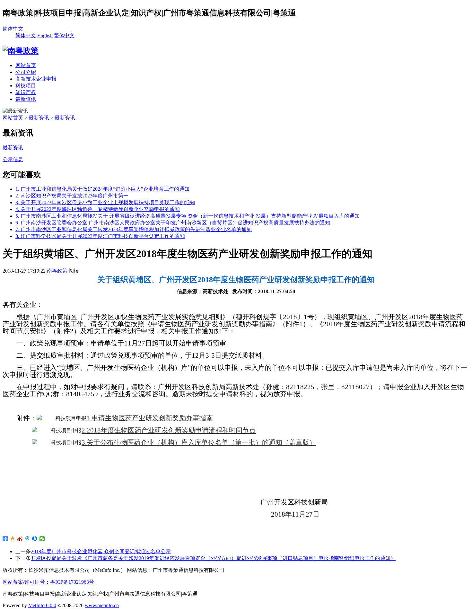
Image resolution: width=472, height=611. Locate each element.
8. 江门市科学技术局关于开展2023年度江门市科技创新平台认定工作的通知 (100, 236)
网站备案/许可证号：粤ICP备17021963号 (48, 582)
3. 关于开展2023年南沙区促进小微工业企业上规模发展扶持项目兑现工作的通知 (105, 202)
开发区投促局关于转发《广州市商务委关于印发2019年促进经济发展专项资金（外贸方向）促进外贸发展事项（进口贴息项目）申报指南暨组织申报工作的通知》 (213, 558)
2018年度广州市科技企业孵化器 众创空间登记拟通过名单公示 (101, 551)
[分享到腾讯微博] (27, 538)
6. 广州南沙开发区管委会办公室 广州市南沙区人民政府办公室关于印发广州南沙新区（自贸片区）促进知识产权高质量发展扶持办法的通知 (172, 222)
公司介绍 (25, 72)
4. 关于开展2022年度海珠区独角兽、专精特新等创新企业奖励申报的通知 (97, 209)
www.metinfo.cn (102, 605)
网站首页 (25, 65)
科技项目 (25, 85)
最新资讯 (25, 99)
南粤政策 (57, 271)
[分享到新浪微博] (20, 538)
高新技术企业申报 (36, 79)
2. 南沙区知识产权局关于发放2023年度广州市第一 (71, 195)
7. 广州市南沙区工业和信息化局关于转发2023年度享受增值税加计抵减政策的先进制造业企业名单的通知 (133, 229)
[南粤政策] (21, 51)
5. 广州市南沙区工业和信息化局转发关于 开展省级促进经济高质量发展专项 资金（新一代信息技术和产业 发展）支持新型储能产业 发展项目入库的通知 (187, 216)
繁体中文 (64, 35)
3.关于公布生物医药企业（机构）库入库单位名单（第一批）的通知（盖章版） (199, 442)
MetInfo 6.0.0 (42, 605)
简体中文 (13, 28)
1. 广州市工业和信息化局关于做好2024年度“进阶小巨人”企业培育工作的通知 (102, 189)
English (45, 35)
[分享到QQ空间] (12, 538)
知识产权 (25, 92)
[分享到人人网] (35, 538)
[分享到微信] (42, 538)
